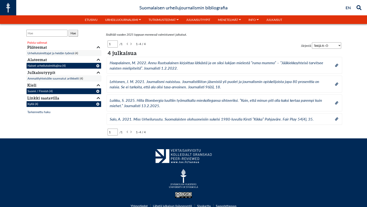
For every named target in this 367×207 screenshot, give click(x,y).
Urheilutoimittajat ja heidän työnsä (51, 53)
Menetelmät (228, 19)
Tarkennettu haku (38, 112)
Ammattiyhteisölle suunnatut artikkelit (53, 78)
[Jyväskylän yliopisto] (183, 180)
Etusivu (91, 19)
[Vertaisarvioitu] (183, 157)
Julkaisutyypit (198, 19)
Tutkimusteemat (162, 19)
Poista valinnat (37, 42)
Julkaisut (274, 19)
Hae (73, 33)
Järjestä (306, 45)
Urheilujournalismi (121, 19)
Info (252, 19)
